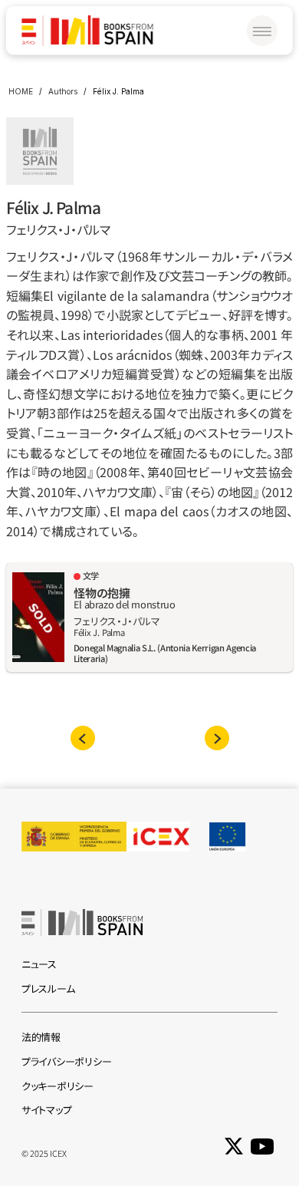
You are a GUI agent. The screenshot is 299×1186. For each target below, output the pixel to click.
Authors (62, 91)
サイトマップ (46, 1109)
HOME (20, 91)
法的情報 (41, 1037)
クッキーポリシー (57, 1086)
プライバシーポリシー (66, 1061)
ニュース (39, 964)
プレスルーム (47, 988)
